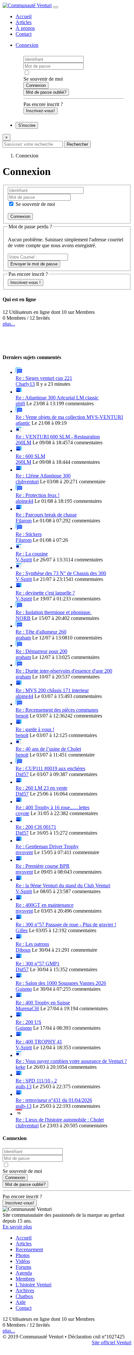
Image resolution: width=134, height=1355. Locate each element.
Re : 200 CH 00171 (36, 827)
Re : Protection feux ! (38, 495)
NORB (23, 618)
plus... (9, 324)
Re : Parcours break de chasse (46, 514)
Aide (21, 1302)
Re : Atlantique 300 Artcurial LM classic (57, 397)
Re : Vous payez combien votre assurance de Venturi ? (71, 1061)
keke (20, 1067)
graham (23, 637)
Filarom (24, 520)
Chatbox (24, 1296)
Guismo (24, 989)
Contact (24, 34)
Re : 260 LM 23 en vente (41, 788)
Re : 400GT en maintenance (45, 905)
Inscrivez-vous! (40, 110)
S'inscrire (26, 125)
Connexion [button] (27, 45)
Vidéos (23, 1261)
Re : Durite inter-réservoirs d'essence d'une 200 (64, 671)
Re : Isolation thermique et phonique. (53, 612)
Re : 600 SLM (30, 456)
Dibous (23, 950)
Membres (25, 1278)
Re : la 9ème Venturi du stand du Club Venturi (63, 885)
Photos (23, 1255)
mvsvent (24, 852)
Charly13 (25, 384)
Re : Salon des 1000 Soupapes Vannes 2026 (61, 983)
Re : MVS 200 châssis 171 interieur (52, 690)
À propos (25, 28)
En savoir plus (17, 1226)
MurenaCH (27, 1008)
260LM (23, 442)
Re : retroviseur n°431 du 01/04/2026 (54, 1100)
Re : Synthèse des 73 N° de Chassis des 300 (61, 573)
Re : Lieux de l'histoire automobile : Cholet (60, 1119)
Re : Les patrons (32, 944)
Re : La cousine (32, 554)
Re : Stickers (29, 534)
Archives (25, 1290)
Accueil (24, 16)
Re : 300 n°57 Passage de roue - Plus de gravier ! (66, 924)
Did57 (22, 774)
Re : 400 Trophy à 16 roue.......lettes (52, 807)
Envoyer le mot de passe (34, 264)
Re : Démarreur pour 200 (41, 651)
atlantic (23, 423)
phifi (20, 403)
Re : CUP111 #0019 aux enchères (50, 768)
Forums (23, 1267)
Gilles (22, 930)
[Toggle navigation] (55, 7)
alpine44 (24, 501)
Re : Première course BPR (43, 866)
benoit (22, 715)
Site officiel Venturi (111, 1342)
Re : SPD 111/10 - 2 (36, 1080)
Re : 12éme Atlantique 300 (43, 475)
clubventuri (27, 481)
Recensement (29, 1249)
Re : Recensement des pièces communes (57, 710)
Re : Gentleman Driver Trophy (47, 846)
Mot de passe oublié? (46, 92)
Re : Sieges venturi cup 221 (44, 378)
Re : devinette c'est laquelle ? (45, 593)
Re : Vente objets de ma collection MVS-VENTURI (69, 417)
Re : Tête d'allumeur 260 (41, 632)
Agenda (24, 1273)
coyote (22, 813)
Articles (24, 22)
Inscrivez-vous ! (25, 282)
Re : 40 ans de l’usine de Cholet (48, 749)
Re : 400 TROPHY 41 (39, 1041)
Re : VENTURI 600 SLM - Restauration (58, 436)
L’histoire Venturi (33, 1284)
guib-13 (24, 1086)
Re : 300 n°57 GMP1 (38, 963)
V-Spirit (24, 559)
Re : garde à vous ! (35, 729)
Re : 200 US (28, 1022)
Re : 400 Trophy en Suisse (43, 1002)
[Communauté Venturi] (27, 5)
